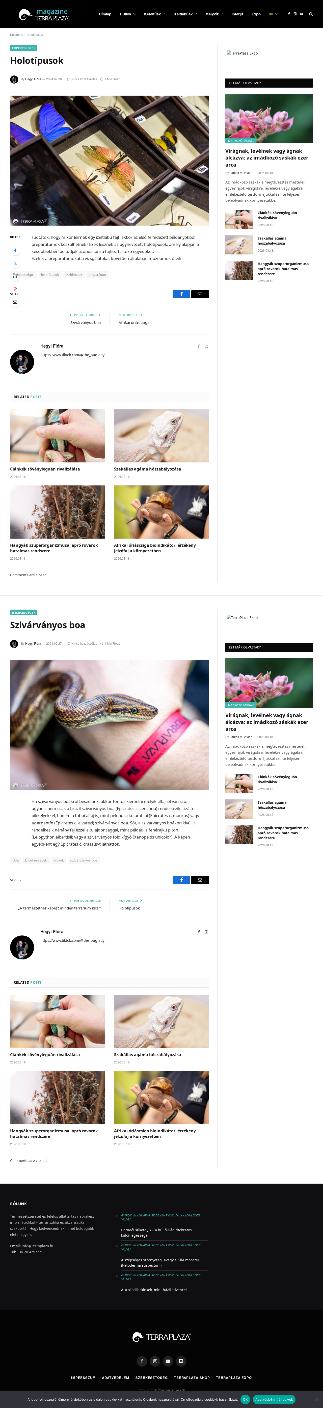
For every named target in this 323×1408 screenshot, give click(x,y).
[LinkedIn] (15, 276)
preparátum (97, 274)
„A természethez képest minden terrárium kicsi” (59, 907)
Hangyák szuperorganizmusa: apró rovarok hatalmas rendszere (54, 548)
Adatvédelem (115, 1377)
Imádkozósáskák (240, 141)
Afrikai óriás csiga (134, 322)
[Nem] (316, 1399)
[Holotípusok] (109, 161)
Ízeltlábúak (183, 14)
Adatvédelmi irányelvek (274, 1399)
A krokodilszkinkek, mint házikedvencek (154, 1289)
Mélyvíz (212, 14)
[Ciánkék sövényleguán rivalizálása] (57, 436)
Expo (256, 14)
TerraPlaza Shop (192, 1377)
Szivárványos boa (85, 322)
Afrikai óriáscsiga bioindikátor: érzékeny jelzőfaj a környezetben (155, 548)
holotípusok (50, 274)
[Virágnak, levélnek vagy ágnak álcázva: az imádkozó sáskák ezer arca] (269, 118)
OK (245, 1399)
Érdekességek (23, 48)
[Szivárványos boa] (109, 725)
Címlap (105, 14)
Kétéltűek (152, 14)
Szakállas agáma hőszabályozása (147, 469)
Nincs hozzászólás (84, 79)
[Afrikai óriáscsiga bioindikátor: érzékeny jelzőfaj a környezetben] (161, 512)
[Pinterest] (15, 289)
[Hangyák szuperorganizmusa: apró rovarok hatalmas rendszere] (57, 512)
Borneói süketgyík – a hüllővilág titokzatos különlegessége (156, 1233)
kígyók (58, 860)
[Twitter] (15, 263)
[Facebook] (15, 250)
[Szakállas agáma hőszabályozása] (161, 436)
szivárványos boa (83, 860)
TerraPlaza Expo (234, 1377)
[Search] (310, 14)
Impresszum (83, 1377)
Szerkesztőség (152, 1377)
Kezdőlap (16, 34)
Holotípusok (129, 907)
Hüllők (125, 14)
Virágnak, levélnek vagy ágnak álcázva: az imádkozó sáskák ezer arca (266, 157)
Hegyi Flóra (33, 79)
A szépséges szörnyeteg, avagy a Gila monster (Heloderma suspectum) (160, 1263)
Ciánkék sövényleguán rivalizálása (45, 469)
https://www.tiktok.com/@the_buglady (72, 354)
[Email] (15, 302)
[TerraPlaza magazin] (48, 14)
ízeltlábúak (73, 274)
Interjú (237, 14)
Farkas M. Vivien (241, 172)
